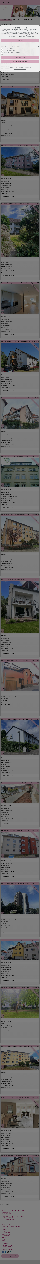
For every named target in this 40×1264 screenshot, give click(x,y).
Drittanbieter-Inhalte (8, 54)
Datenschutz (20, 67)
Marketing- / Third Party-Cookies (11, 52)
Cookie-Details (13, 67)
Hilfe (33, 36)
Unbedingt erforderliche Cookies (11, 46)
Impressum (28, 67)
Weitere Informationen (20, 69)
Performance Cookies (9, 50)
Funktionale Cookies (8, 48)
